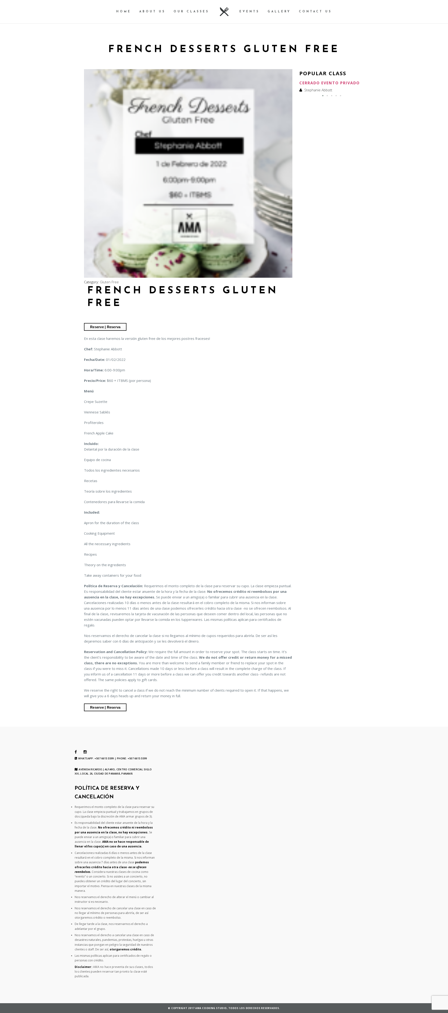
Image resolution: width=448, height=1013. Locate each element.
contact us (315, 11)
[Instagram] (85, 752)
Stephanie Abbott (318, 90)
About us (152, 11)
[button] (323, 95)
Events (249, 11)
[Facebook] (76, 752)
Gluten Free (109, 282)
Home (123, 11)
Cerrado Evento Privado (329, 82)
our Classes (191, 11)
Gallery (279, 11)
